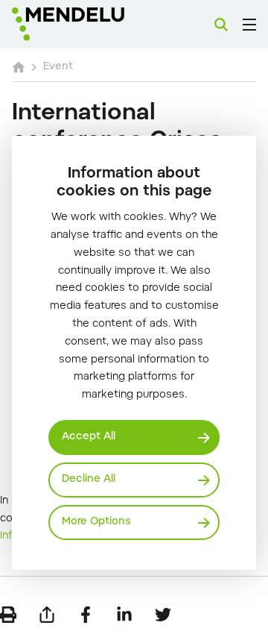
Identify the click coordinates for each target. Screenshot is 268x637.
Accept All (88, 437)
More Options (96, 522)
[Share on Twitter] (163, 614)
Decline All (88, 479)
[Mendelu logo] (86, 24)
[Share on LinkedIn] (124, 614)
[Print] (8, 614)
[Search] (221, 24)
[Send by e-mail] (47, 614)
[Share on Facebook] (85, 614)
